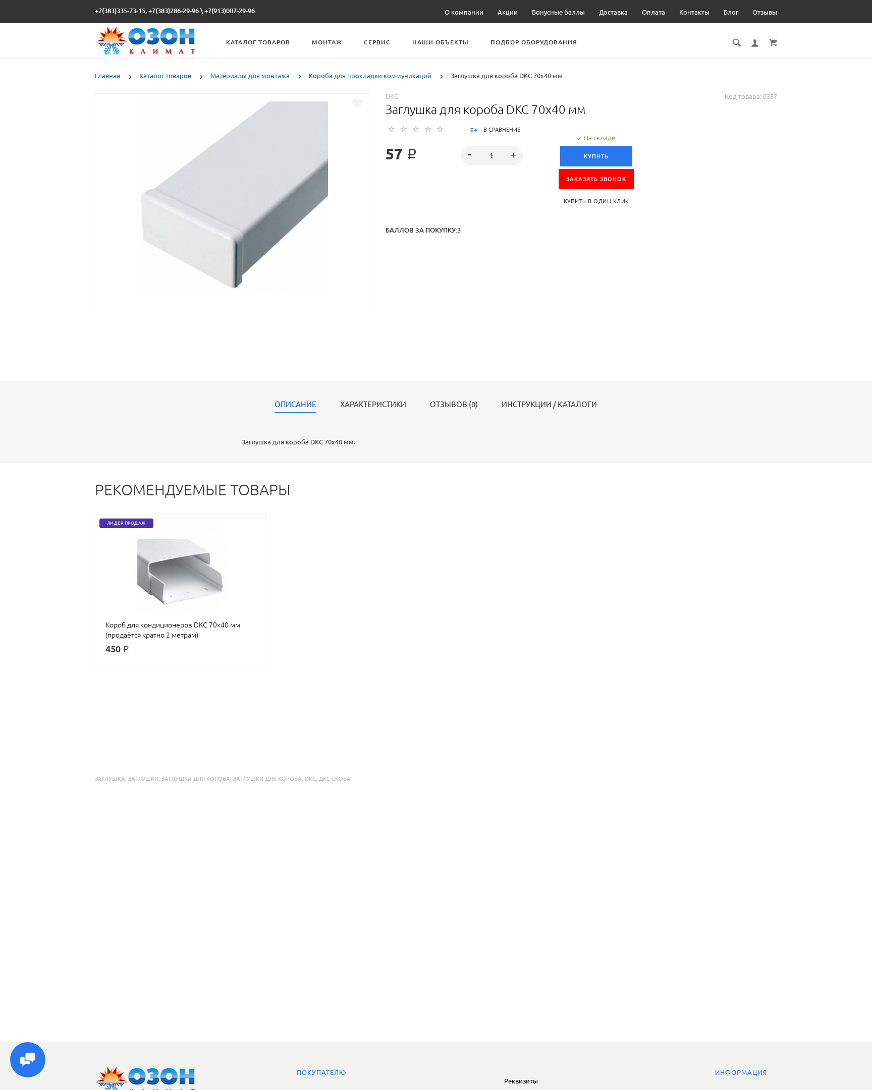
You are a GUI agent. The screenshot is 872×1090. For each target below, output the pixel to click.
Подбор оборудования (533, 42)
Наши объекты (440, 42)
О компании (464, 12)
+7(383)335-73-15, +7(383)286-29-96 (147, 10)
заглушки (143, 779)
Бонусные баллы (558, 12)
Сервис (377, 42)
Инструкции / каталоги (549, 404)
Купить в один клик (596, 201)
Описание (295, 404)
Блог (731, 12)
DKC (392, 96)
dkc (310, 779)
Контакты (694, 12)
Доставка (613, 12)
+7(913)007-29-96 (229, 10)
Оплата (653, 12)
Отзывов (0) (454, 404)
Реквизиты (521, 1080)
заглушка (110, 779)
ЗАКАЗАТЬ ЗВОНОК (596, 179)
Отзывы (764, 12)
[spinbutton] (491, 155)
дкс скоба (335, 779)
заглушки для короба (267, 779)
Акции (508, 12)
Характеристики (373, 404)
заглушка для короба (195, 779)
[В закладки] (357, 103)
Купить (596, 156)
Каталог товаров (258, 42)
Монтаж (327, 42)
